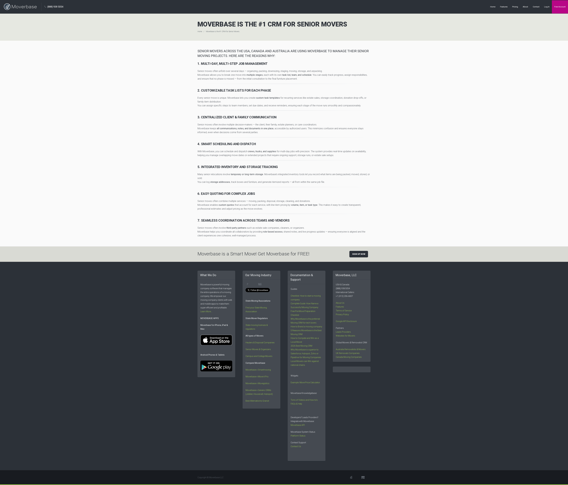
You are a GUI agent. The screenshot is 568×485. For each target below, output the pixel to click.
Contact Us (296, 446)
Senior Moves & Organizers (258, 349)
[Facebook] (253, 284)
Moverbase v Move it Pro (257, 376)
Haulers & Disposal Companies (260, 342)
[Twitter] (260, 284)
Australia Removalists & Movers (351, 349)
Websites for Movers (345, 336)
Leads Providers (343, 332)
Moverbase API (298, 425)
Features (504, 7)
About (525, 7)
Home (492, 7)
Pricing (515, 7)
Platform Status (298, 436)
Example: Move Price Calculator (305, 382)
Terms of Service (344, 310)
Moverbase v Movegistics (257, 383)
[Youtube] (247, 284)
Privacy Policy (342, 314)
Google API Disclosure (346, 321)
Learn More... (206, 311)
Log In (547, 7)
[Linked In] (266, 284)
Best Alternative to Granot (257, 401)
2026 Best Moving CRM (301, 346)
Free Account (560, 7)
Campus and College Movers (259, 356)
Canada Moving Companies (349, 357)
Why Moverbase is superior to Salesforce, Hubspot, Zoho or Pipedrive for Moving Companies (306, 353)
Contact (536, 7)
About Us (340, 303)
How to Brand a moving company (306, 326)
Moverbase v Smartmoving (258, 370)
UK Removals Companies (348, 353)
